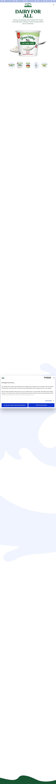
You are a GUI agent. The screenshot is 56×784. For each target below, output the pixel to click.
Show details (48, 400)
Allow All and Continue (41, 405)
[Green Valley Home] (28, 4)
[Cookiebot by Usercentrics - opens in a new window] (45, 378)
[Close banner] (53, 377)
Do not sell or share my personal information (14, 405)
